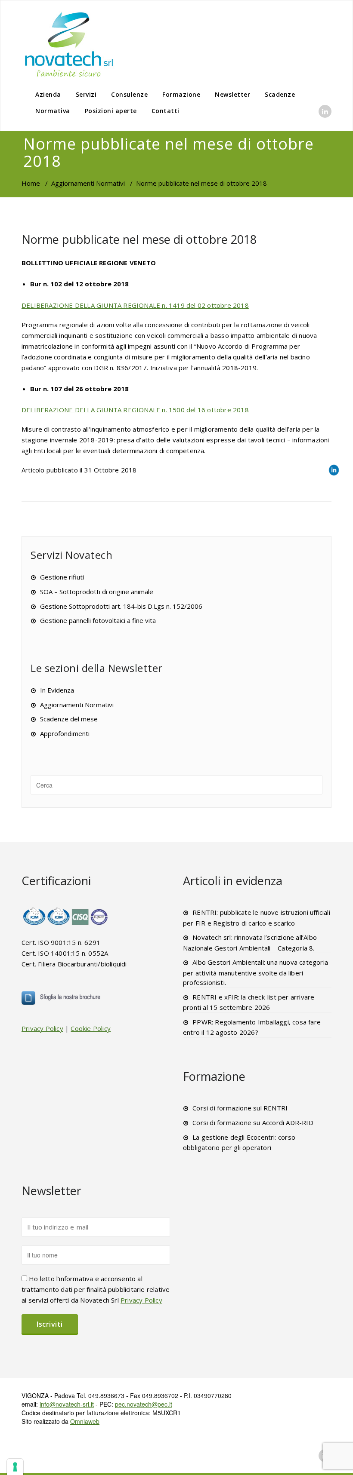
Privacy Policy (42, 1028)
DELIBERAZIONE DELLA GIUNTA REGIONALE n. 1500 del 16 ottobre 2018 (135, 409)
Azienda (48, 94)
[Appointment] (69, 44)
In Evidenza (57, 690)
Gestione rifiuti (62, 577)
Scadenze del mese (69, 719)
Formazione (181, 94)
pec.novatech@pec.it (143, 1404)
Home (31, 183)
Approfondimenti (65, 733)
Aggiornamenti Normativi (88, 183)
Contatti (166, 111)
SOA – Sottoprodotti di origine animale (96, 591)
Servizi (86, 94)
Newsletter (232, 94)
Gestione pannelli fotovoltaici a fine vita (98, 620)
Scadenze (280, 94)
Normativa (52, 111)
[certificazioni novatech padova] (66, 916)
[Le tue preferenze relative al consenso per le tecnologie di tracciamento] (15, 1467)
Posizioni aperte (111, 111)
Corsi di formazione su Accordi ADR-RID (252, 1122)
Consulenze (129, 94)
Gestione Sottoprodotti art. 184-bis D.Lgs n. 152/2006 (121, 606)
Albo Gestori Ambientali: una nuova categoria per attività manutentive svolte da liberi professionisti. (255, 972)
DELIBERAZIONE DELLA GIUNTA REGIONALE (135, 305)
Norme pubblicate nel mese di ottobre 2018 (139, 239)
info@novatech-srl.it (67, 1404)
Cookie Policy (91, 1028)
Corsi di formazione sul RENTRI (240, 1108)
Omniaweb (84, 1421)
